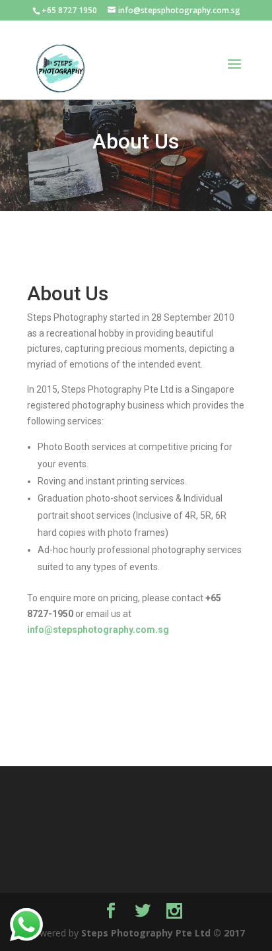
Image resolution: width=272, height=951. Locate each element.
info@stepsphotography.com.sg (98, 629)
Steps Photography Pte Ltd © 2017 (163, 933)
